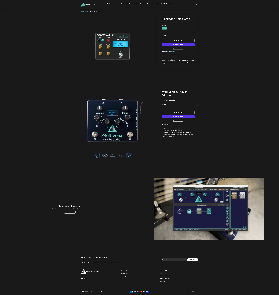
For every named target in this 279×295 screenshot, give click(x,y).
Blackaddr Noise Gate (94, 11)
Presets (142, 3)
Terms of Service (165, 278)
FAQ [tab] (177, 55)
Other (86, 11)
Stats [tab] (172, 55)
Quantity (164, 104)
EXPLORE (124, 270)
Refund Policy (164, 276)
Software (130, 3)
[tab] (166, 125)
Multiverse (110, 3)
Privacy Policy (164, 273)
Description (165, 124)
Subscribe (192, 259)
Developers (150, 3)
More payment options (178, 48)
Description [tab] (165, 55)
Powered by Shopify (97, 291)
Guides (136, 3)
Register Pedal (160, 3)
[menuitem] (111, 4)
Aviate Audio (174, 51)
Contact (162, 281)
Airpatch (169, 3)
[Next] (145, 119)
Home (82, 11)
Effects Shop (120, 3)
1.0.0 (164, 28)
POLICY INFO (164, 270)
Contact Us (124, 273)
